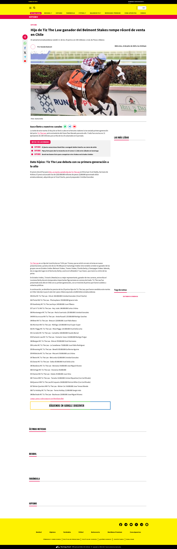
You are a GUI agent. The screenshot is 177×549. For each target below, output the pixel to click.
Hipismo (34, 25)
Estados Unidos (130, 296)
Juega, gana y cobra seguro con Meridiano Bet (47, 398)
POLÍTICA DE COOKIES (89, 539)
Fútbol (81, 532)
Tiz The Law (34, 263)
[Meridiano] (88, 8)
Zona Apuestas (135, 532)
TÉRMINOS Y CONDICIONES (52, 539)
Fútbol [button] (82, 13)
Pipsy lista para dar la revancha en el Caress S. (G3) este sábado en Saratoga (70, 151)
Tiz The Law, (41, 133)
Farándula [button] (70, 13)
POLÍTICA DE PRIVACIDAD (71, 539)
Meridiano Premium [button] (113, 13)
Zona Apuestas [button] (131, 13)
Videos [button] (143, 13)
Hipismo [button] (59, 13)
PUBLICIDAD (130, 539)
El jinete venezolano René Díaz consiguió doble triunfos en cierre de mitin (69, 147)
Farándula (67, 532)
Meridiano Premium (115, 532)
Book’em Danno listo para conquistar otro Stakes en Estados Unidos (67, 154)
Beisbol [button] (47, 13)
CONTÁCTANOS (119, 539)
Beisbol (39, 532)
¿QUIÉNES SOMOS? (105, 539)
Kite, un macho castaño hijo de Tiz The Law (64, 172)
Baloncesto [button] (95, 13)
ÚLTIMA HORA (36, 13)
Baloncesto (95, 532)
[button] (25, 43)
